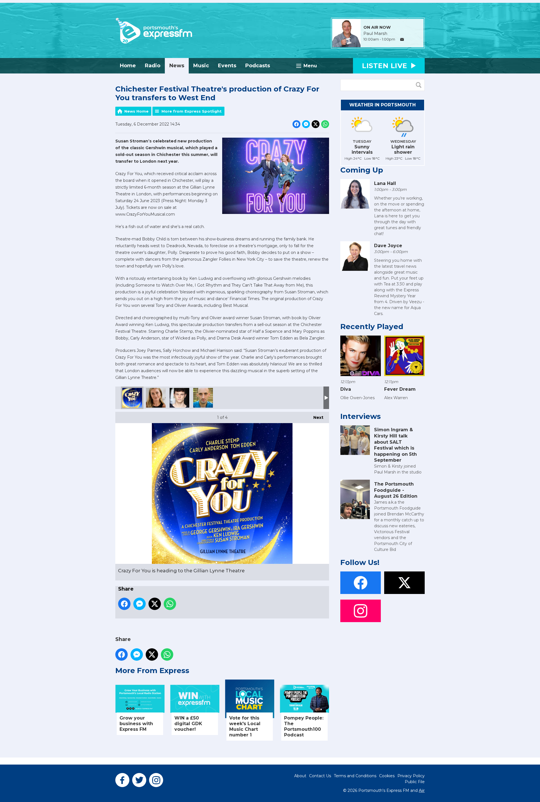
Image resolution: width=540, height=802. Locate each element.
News (176, 65)
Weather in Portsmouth (382, 105)
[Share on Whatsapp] (325, 124)
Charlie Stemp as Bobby (179, 398)
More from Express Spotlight (191, 111)
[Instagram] (156, 780)
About (300, 775)
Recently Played (371, 326)
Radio (152, 65)
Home (128, 65)
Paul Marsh (375, 33)
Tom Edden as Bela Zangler (203, 398)
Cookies (387, 775)
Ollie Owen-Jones (357, 397)
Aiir (422, 790)
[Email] (402, 39)
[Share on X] (316, 124)
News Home (136, 111)
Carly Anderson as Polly (156, 398)
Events (227, 65)
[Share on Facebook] (296, 124)
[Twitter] (139, 780)
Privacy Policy (411, 775)
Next (315, 417)
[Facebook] (122, 780)
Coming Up (361, 170)
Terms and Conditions (355, 775)
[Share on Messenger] (306, 124)
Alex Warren (396, 397)
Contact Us (320, 775)
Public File (415, 781)
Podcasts (257, 65)
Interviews (360, 416)
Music (201, 65)
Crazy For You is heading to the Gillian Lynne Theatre (132, 398)
